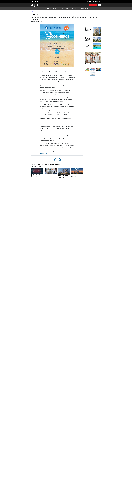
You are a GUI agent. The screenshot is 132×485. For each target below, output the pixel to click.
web (59, 164)
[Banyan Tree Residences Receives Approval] (97, 31)
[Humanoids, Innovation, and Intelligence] (51, 171)
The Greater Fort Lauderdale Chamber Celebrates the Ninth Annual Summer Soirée (93, 64)
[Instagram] (33, 1)
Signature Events (53, 8)
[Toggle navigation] (32, 5)
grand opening (49, 164)
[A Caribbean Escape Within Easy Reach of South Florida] (97, 46)
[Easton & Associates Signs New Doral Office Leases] (97, 39)
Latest (87, 26)
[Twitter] (35, 1)
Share (60, 160)
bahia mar (39, 164)
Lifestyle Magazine (89, 1)
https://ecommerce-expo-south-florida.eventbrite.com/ (52, 148)
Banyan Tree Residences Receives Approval (88, 28)
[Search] (99, 5)
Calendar (77, 8)
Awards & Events (90, 51)
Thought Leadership (69, 8)
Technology (35, 14)
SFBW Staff (40, 21)
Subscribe (93, 5)
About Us (86, 8)
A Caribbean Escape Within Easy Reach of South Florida (88, 44)
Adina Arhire (35, 164)
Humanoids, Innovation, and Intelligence (50, 175)
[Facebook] (32, 1)
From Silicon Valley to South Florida (36, 175)
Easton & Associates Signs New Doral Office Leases (88, 38)
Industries (61, 8)
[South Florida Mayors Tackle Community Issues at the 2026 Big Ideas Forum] (92, 72)
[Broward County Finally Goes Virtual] (64, 171)
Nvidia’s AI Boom (74, 175)
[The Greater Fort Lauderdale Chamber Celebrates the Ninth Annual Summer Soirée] (93, 57)
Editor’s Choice (46, 8)
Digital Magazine (96, 1)
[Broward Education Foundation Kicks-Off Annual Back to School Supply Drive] (87, 69)
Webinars (82, 8)
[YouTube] (37, 1)
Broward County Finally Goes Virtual (63, 176)
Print (54, 160)
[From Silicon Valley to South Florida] (37, 170)
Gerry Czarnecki (44, 164)
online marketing (55, 164)
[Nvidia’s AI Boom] (77, 171)
